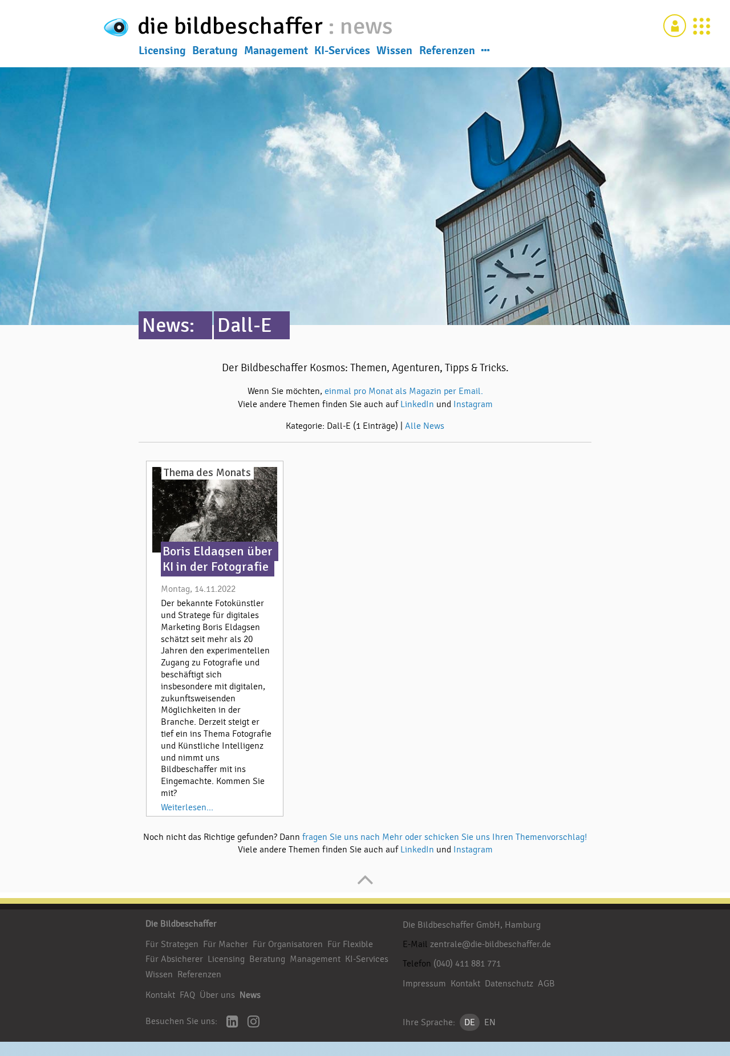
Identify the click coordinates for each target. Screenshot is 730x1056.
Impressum (424, 983)
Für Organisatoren (288, 944)
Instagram (473, 404)
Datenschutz (509, 983)
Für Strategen (171, 944)
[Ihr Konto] (674, 25)
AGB (546, 983)
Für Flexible (350, 944)
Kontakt (160, 995)
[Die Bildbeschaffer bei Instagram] (253, 1022)
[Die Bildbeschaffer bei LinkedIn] (232, 1022)
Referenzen (447, 51)
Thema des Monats (207, 473)
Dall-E (244, 325)
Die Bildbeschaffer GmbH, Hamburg (472, 925)
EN (490, 1022)
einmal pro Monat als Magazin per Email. (404, 391)
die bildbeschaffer (232, 25)
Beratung (215, 51)
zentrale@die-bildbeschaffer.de (490, 944)
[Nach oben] (365, 885)
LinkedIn (418, 404)
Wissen (394, 51)
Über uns (217, 995)
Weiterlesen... (187, 807)
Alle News (424, 426)
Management (276, 51)
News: (168, 325)
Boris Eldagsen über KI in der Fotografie (218, 559)
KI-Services (342, 51)
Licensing (162, 51)
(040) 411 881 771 (467, 963)
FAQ (187, 995)
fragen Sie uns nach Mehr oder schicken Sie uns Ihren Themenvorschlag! (444, 837)
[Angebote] (701, 25)
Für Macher (225, 944)
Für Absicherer (174, 959)
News (250, 995)
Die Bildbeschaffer (181, 924)
